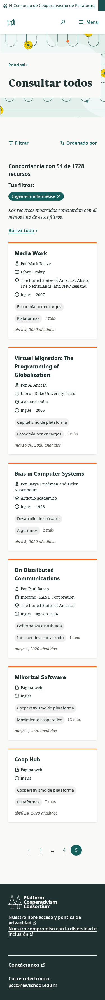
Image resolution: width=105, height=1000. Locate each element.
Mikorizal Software (40, 677)
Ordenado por (81, 143)
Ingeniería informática (38, 197)
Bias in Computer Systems (49, 474)
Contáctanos (23, 965)
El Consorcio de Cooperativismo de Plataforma (51, 6)
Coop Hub (27, 760)
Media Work (31, 253)
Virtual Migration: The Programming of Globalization (44, 366)
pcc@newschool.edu (30, 985)
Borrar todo (21, 230)
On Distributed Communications (37, 574)
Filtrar (21, 143)
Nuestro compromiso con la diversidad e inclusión (52, 932)
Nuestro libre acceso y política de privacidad (44, 920)
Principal (16, 65)
